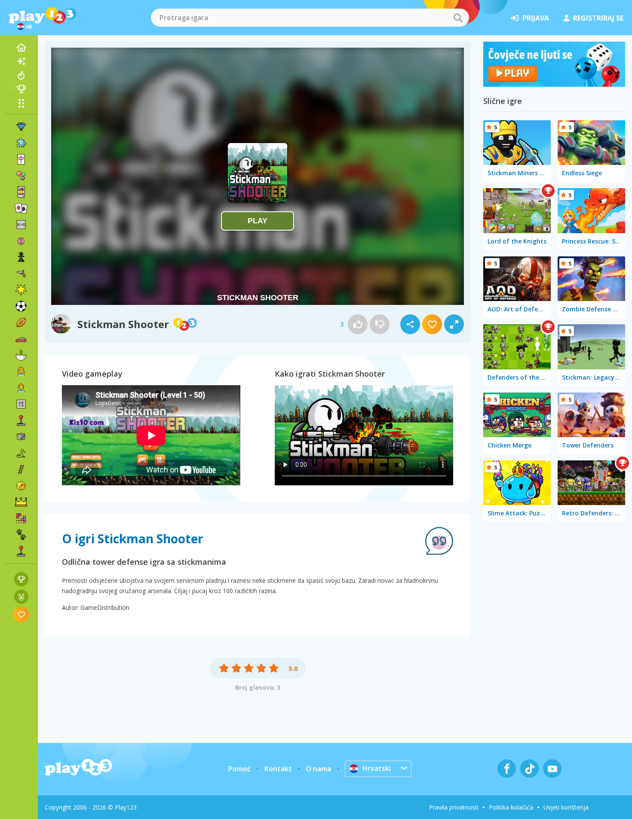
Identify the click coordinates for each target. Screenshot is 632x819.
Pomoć (239, 768)
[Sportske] (21, 322)
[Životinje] (21, 535)
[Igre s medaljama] (21, 597)
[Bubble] (21, 175)
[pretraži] (458, 18)
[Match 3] (21, 127)
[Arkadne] (21, 420)
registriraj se (598, 18)
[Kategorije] (21, 103)
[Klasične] (21, 453)
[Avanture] (21, 486)
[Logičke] (21, 241)
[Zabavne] (21, 290)
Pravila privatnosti (454, 807)
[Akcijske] (21, 273)
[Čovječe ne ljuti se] (554, 84)
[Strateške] (21, 502)
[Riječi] (21, 404)
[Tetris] (21, 518)
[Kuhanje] (21, 355)
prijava (535, 18)
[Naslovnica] (21, 48)
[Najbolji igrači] (21, 89)
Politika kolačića (511, 807)
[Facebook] (506, 768)
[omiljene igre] (21, 614)
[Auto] (21, 339)
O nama (318, 768)
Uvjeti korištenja (566, 807)
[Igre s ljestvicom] (21, 579)
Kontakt (278, 768)
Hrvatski (376, 768)
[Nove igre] (21, 61)
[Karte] (21, 192)
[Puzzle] (21, 143)
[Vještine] (21, 469)
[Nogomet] (21, 306)
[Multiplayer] (21, 551)
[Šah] (21, 257)
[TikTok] (529, 768)
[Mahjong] (21, 159)
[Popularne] (21, 75)
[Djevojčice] (21, 371)
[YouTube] (552, 768)
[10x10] (21, 224)
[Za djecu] (21, 388)
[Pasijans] (21, 208)
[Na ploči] (21, 437)
